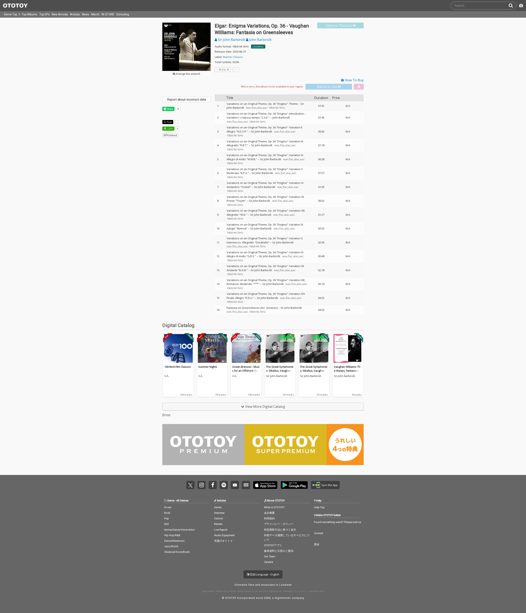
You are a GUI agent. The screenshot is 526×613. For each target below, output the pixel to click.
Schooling (122, 14)
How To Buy (354, 80)
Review (218, 523)
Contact (318, 533)
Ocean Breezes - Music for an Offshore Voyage (246, 371)
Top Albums (29, 14)
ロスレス (224, 69)
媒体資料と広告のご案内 (278, 550)
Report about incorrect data (186, 99)
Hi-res (167, 507)
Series (217, 507)
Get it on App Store (265, 485)
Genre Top (10, 14)
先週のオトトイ (223, 540)
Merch (95, 14)
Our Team (269, 556)
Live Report (220, 529)
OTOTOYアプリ (273, 545)
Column (218, 518)
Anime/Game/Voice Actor (179, 529)
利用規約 (269, 518)
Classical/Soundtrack (177, 551)
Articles (75, 14)
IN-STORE (108, 14)
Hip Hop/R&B (172, 535)
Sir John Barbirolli (231, 39)
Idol (166, 523)
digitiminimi (283, 597)
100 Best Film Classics (177, 367)
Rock (167, 512)
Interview (219, 512)
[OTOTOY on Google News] (246, 485)
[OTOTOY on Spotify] (224, 485)
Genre (170, 500)
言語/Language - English (264, 574)
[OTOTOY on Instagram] (201, 485)
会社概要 (269, 512)
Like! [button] (170, 128)
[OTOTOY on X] (190, 485)
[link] (340, 25)
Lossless (258, 46)
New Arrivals (60, 14)
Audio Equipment (224, 535)
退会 (316, 544)
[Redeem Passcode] (520, 5)
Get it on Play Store (294, 485)
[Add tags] (236, 69)
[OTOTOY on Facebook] (213, 485)
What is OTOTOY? (274, 507)
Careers (268, 561)
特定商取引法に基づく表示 (280, 529)
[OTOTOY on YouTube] (235, 485)
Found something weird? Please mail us (337, 522)
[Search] (512, 5)
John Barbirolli (259, 39)
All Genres (182, 500)
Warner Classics (233, 57)
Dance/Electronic (174, 540)
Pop (166, 518)
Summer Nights (207, 367)
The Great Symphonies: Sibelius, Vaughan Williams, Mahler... (279, 371)
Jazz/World (171, 546)
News (85, 14)
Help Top (319, 507)
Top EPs (44, 14)
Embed (172, 135)
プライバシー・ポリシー (278, 523)
